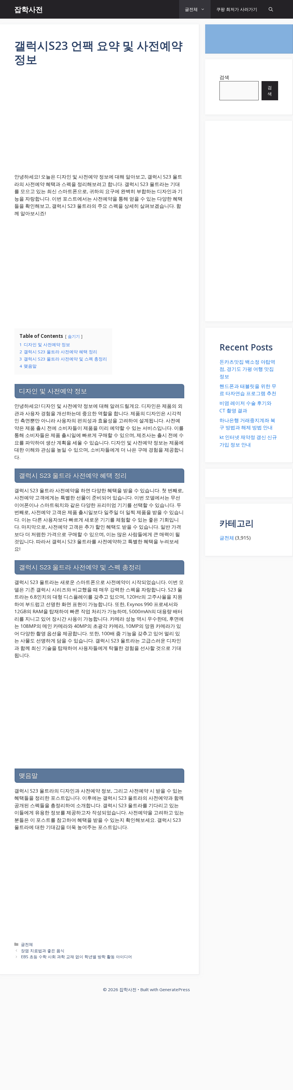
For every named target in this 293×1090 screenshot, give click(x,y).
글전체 (191, 9)
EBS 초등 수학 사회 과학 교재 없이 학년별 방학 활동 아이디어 (76, 956)
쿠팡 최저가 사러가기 (236, 9)
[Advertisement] (99, 123)
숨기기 (74, 336)
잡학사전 (28, 9)
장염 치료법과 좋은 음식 (42, 950)
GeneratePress (174, 989)
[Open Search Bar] (271, 9)
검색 (224, 77)
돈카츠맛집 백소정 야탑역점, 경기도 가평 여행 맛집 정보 (247, 369)
